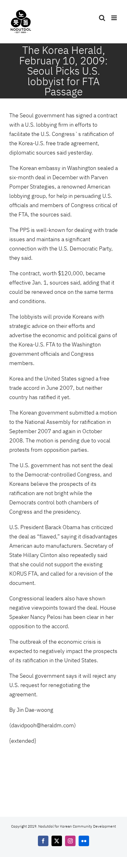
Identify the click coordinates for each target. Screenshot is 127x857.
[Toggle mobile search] (102, 18)
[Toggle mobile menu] (114, 18)
